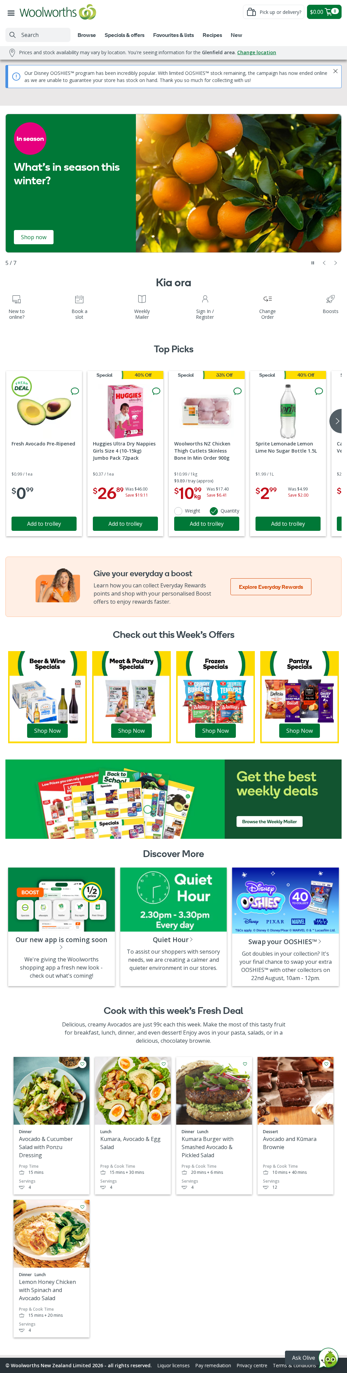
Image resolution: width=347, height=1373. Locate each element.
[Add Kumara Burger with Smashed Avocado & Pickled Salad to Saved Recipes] (245, 1064)
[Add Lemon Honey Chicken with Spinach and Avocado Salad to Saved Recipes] (82, 1207)
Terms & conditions (294, 1365)
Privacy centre (252, 1365)
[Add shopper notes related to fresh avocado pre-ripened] (75, 391)
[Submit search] (12, 35)
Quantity (230, 510)
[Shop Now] (47, 697)
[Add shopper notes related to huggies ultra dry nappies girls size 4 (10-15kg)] (156, 391)
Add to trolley (44, 523)
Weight (192, 510)
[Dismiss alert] (335, 71)
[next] (335, 421)
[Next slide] (335, 262)
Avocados (119, 1024)
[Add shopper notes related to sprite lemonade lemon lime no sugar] (319, 391)
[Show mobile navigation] (12, 12)
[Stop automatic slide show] (312, 262)
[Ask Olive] (328, 1359)
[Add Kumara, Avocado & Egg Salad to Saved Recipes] (164, 1064)
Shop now (33, 237)
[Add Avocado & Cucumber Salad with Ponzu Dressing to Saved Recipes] (82, 1064)
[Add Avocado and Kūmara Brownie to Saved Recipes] (326, 1064)
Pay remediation (213, 1365)
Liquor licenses (173, 1365)
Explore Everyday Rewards (271, 586)
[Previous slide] (324, 262)
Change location (256, 52)
